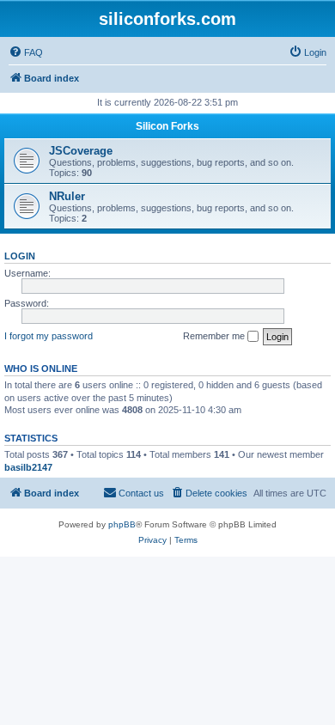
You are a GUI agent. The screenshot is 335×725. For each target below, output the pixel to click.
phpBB (122, 524)
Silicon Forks (167, 126)
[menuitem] (26, 52)
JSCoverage (81, 150)
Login (19, 256)
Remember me (215, 336)
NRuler (67, 196)
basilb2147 (28, 467)
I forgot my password (48, 336)
